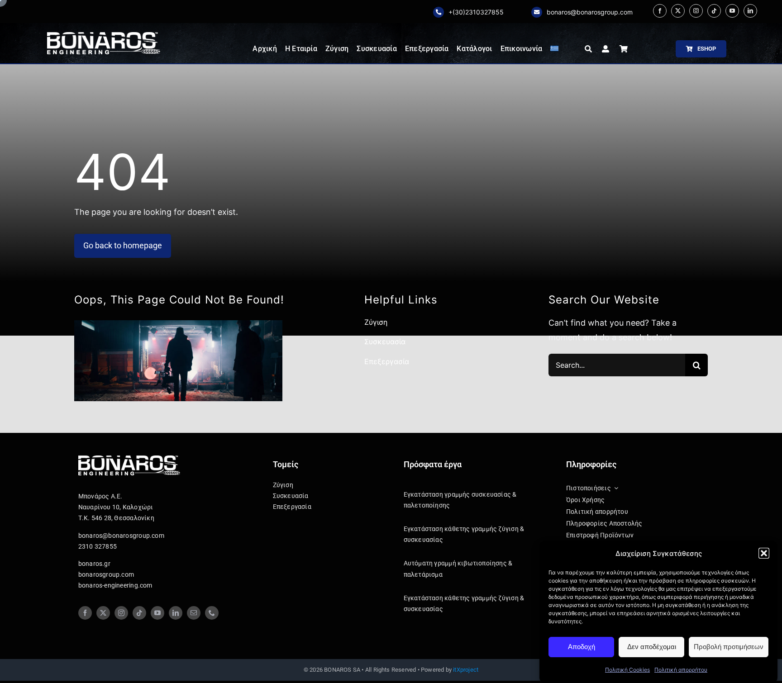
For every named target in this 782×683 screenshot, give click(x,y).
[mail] (193, 613)
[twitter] (678, 11)
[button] (763, 553)
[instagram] (696, 11)
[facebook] (660, 11)
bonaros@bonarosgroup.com (590, 12)
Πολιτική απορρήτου (680, 669)
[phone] (212, 613)
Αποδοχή (581, 646)
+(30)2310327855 (476, 12)
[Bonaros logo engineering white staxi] (103, 36)
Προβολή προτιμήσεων (728, 646)
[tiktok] (714, 11)
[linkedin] (750, 11)
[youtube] (732, 11)
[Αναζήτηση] (588, 48)
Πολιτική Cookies (627, 669)
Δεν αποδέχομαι (651, 646)
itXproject (465, 669)
